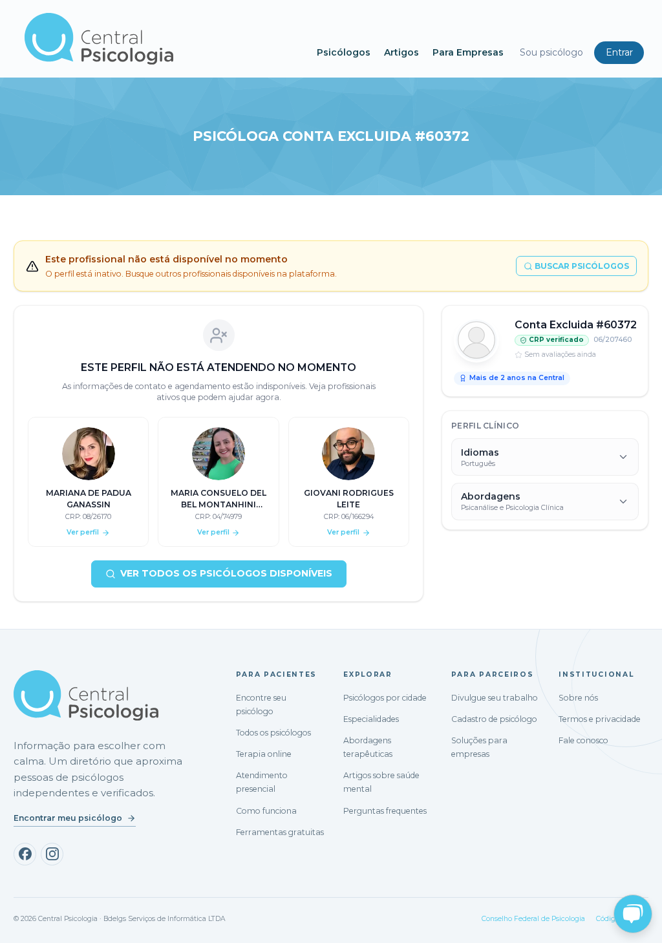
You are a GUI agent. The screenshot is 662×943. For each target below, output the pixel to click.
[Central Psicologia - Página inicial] (164, 39)
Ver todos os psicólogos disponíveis (226, 573)
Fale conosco (583, 740)
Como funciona (266, 811)
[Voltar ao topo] (22, 921)
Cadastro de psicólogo (494, 719)
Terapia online (264, 754)
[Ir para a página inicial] (86, 695)
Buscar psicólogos (582, 266)
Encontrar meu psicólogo (68, 818)
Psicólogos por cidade (385, 698)
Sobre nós (578, 698)
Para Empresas (468, 52)
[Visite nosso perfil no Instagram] (52, 854)
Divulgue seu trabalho (494, 698)
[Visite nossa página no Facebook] (25, 854)
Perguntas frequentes (385, 811)
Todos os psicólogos (273, 732)
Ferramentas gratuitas (280, 832)
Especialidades (371, 719)
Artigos (401, 52)
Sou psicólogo (551, 52)
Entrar (619, 52)
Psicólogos (343, 52)
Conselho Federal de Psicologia (533, 919)
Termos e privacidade (600, 719)
